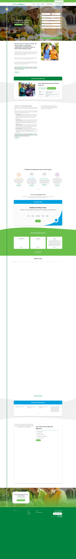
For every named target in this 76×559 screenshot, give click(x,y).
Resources (42, 4)
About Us (38, 4)
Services (34, 4)
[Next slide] (39, 189)
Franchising (29, 514)
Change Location (50, 1)
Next (38, 221)
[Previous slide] (37, 189)
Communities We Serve (49, 4)
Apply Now (38, 440)
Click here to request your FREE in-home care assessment (25, 68)
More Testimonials (38, 252)
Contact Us (51, 38)
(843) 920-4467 (26, 24)
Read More (21, 247)
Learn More (17, 72)
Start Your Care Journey (18, 24)
